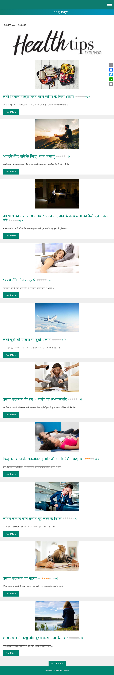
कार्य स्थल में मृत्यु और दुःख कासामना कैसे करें (43, 638)
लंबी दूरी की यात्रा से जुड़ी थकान (34, 339)
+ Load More (57, 663)
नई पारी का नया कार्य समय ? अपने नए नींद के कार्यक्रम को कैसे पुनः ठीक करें (55, 218)
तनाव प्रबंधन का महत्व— (30, 578)
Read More (11, 112)
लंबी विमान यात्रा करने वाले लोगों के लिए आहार (46, 96)
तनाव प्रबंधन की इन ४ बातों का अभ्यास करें (42, 399)
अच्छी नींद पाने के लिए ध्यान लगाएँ (36, 156)
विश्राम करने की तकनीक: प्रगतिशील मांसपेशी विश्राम (51, 459)
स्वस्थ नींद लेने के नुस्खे (27, 280)
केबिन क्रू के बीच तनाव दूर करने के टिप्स (40, 518)
